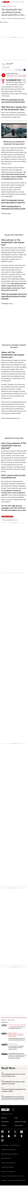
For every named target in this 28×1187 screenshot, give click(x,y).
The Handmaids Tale (10, 520)
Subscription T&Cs (20, 1121)
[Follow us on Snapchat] (11, 1136)
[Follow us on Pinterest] (17, 1136)
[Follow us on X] (17, 1132)
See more (4, 1022)
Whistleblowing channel (9, 1154)
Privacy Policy (6, 1158)
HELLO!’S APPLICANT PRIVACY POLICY (11, 1176)
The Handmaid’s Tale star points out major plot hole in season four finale (13, 1098)
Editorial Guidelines (7, 1171)
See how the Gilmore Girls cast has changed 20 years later (16, 1027)
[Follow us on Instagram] (4, 1132)
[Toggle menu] (2, 2)
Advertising (5, 1121)
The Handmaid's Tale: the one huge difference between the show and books (14, 296)
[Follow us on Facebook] (11, 1132)
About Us (4, 1118)
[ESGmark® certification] (12, 1110)
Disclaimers (5, 1145)
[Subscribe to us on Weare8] (23, 1136)
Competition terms (7, 1167)
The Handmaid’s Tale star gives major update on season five (13, 1083)
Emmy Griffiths (9, 63)
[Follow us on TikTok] (23, 1132)
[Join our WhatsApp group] (4, 1140)
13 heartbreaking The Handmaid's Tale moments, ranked (14, 1090)
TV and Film (11, 6)
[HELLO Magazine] (6, 2)
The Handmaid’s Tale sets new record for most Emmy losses (13, 1075)
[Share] (25, 70)
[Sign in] (23, 2)
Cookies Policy (15, 1145)
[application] (14, 130)
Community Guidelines (8, 1149)
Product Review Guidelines (16, 1180)
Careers (3, 1180)
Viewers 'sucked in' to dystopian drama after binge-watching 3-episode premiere (16, 1047)
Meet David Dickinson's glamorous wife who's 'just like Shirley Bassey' (16, 1039)
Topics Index (19, 1125)
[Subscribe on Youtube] (4, 1136)
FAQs (16, 1118)
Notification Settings (8, 1162)
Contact (4, 1125)
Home (4, 6)
